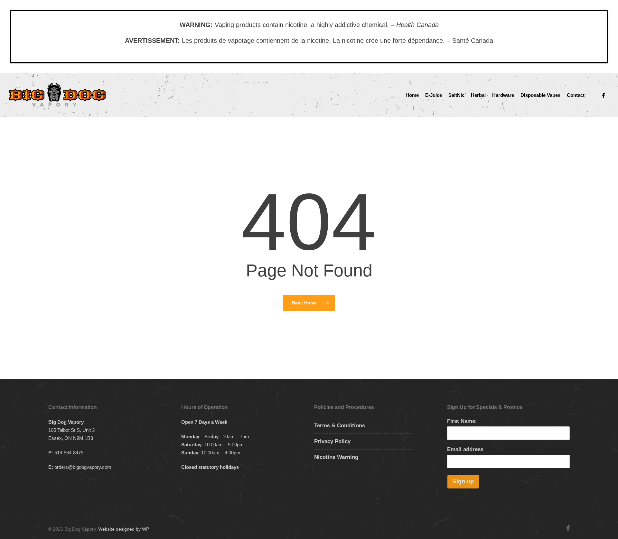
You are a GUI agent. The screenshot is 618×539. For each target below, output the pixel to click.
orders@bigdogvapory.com (82, 467)
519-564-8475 (68, 452)
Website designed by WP (123, 529)
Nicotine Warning (336, 457)
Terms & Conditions (339, 426)
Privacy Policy (332, 441)
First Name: (462, 421)
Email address (465, 449)
